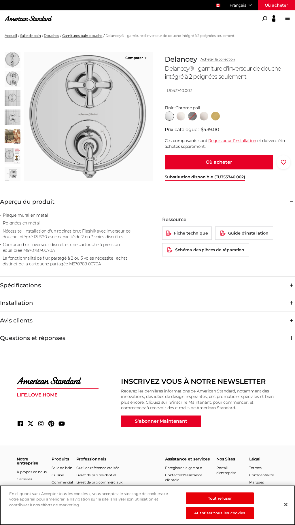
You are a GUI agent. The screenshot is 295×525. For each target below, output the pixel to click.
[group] (88, 116)
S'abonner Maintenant (161, 421)
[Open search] (265, 18)
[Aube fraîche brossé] (215, 116)
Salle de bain (30, 35)
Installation (16, 302)
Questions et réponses (32, 338)
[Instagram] (40, 423)
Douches (51, 35)
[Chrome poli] (169, 116)
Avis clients (16, 320)
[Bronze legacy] (192, 116)
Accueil (11, 35)
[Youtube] (61, 423)
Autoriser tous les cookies (219, 513)
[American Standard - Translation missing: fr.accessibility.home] (58, 381)
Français (238, 5)
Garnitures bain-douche (82, 35)
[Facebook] (20, 423)
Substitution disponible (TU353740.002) (205, 177)
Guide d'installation (248, 233)
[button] (136, 58)
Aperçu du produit (27, 201)
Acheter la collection (218, 59)
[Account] (273, 18)
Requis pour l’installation (232, 140)
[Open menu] (287, 18)
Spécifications (20, 285)
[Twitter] (30, 423)
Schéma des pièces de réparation (209, 249)
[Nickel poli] (181, 116)
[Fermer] (285, 504)
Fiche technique (191, 233)
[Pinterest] (51, 423)
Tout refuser (220, 498)
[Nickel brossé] (204, 116)
